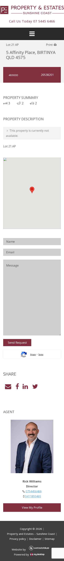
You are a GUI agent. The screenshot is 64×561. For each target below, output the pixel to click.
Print (49, 45)
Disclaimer (35, 539)
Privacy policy (17, 539)
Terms (40, 354)
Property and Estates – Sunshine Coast (31, 534)
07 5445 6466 (44, 21)
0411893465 (33, 496)
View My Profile (32, 508)
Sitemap (50, 539)
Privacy (33, 354)
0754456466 (34, 491)
